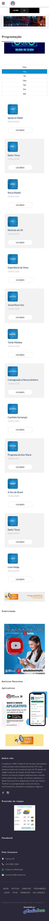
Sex (24, 89)
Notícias (15, 888)
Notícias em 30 (15, 230)
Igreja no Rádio (15, 117)
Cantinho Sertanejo (17, 417)
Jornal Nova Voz (16, 305)
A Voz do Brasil (15, 492)
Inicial (6, 888)
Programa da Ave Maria (19, 454)
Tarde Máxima (15, 342)
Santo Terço (14, 155)
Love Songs (13, 567)
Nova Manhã (14, 192)
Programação (40, 888)
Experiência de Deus (18, 267)
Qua (24, 80)
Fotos (15, 892)
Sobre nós (26, 888)
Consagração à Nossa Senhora (23, 379)
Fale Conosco (39, 892)
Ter (24, 76)
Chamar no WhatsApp (14, 869)
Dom (24, 67)
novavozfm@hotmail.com (15, 875)
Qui (24, 85)
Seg (24, 71)
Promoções (25, 892)
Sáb (24, 94)
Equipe (7, 892)
